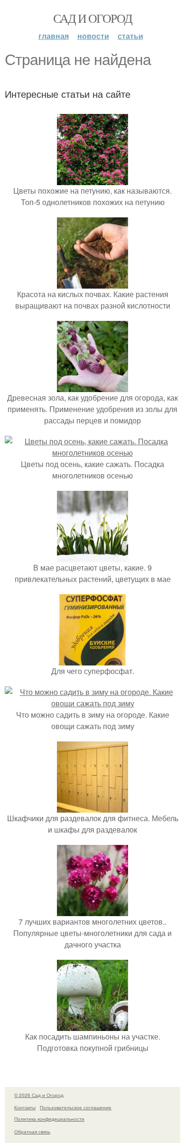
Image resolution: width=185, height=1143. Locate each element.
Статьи (130, 35)
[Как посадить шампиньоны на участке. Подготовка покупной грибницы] (92, 1025)
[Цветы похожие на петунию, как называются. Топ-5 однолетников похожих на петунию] (92, 179)
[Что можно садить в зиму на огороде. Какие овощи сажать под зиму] (92, 703)
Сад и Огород (92, 18)
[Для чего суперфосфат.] (92, 659)
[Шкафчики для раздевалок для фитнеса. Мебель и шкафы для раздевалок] (92, 806)
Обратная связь (32, 1131)
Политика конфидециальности (49, 1118)
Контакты (25, 1107)
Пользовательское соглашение (75, 1107)
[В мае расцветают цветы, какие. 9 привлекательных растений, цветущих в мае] (92, 556)
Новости (93, 35)
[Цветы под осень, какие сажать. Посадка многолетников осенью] (92, 452)
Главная (53, 35)
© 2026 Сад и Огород (39, 1095)
